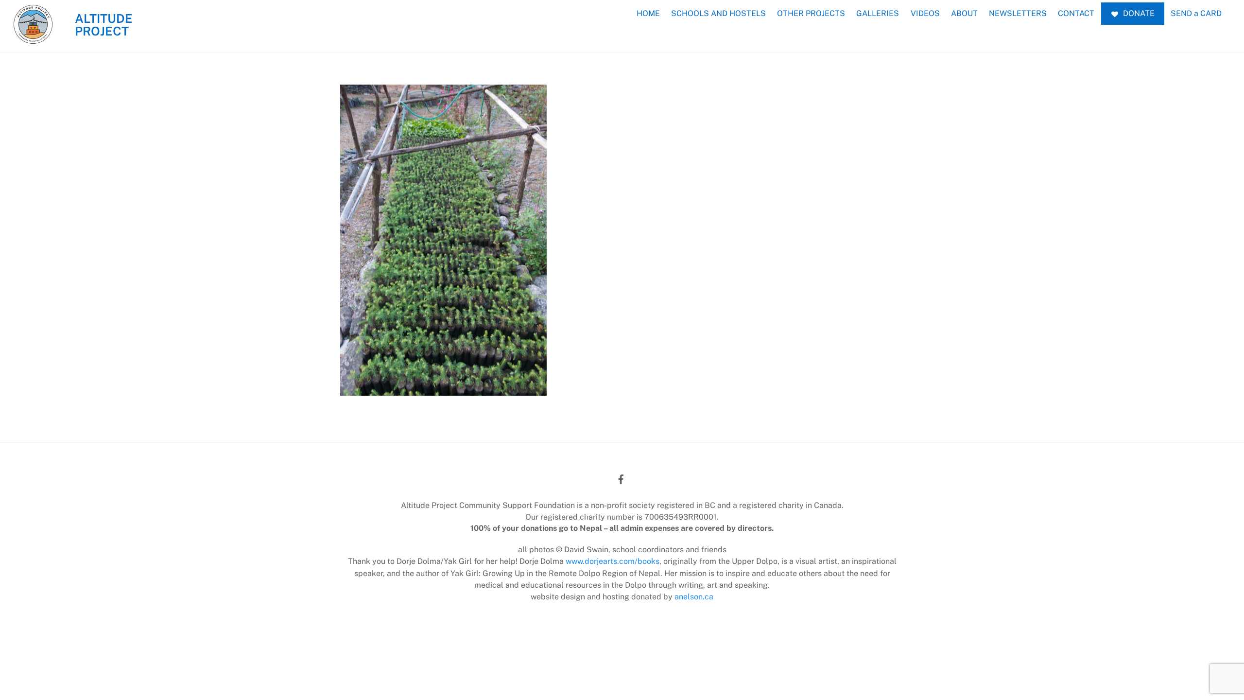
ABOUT (964, 13)
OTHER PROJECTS (811, 13)
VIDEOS (925, 13)
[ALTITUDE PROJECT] (33, 38)
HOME (648, 13)
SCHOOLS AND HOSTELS (718, 13)
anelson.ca (693, 596)
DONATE (1138, 13)
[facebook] (621, 478)
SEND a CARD (1196, 13)
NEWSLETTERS (1018, 13)
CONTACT (1076, 13)
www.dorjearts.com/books (612, 561)
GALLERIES (877, 13)
